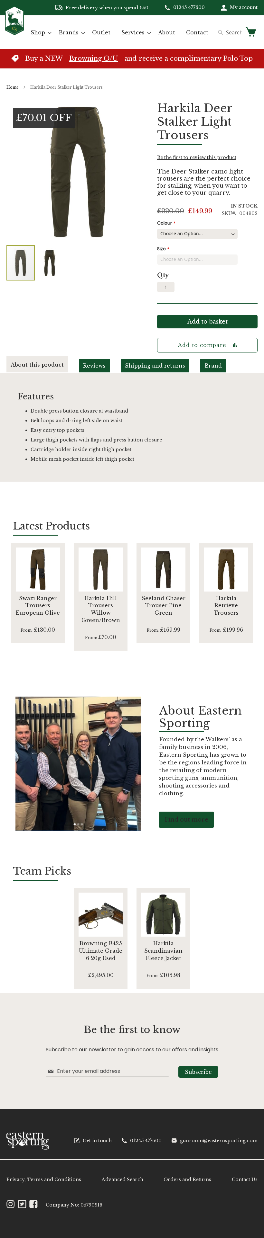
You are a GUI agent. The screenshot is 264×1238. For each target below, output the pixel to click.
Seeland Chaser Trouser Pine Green (163, 605)
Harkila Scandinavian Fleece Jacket (163, 950)
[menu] (119, 32)
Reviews (94, 365)
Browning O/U (93, 58)
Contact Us (245, 1179)
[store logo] (14, 31)
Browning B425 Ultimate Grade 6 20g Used (100, 950)
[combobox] (228, 32)
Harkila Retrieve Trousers (226, 605)
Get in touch (97, 1141)
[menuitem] (39, 32)
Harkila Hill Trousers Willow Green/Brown (100, 609)
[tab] (42, 364)
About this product (37, 364)
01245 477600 (189, 7)
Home (12, 87)
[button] (49, 263)
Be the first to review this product (196, 157)
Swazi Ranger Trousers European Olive (38, 605)
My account (244, 7)
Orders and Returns (187, 1179)
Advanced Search (122, 1179)
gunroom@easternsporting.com (219, 1141)
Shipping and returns (155, 365)
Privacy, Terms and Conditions (43, 1179)
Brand (213, 365)
